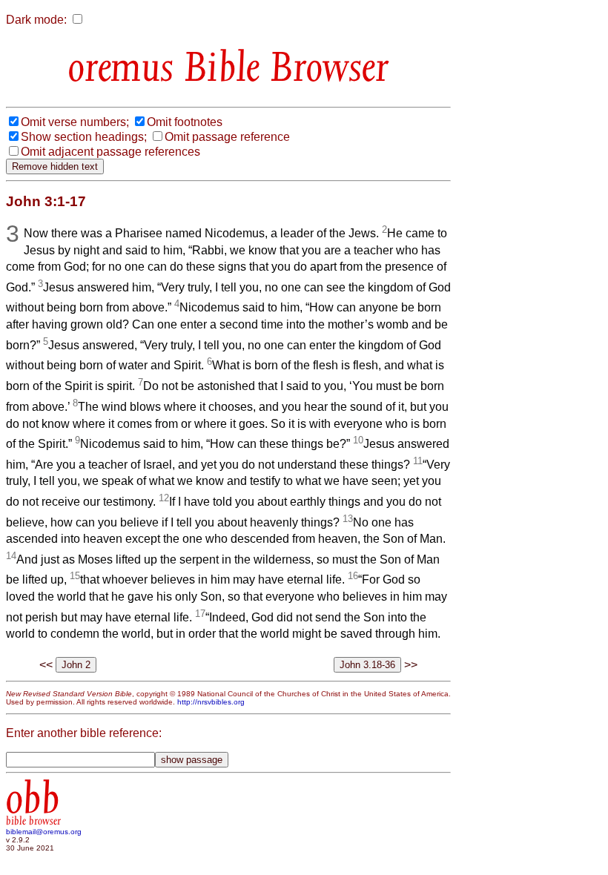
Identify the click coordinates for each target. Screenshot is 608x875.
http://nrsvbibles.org (211, 702)
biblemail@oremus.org (44, 832)
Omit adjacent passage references (110, 151)
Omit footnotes (184, 122)
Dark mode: (36, 19)
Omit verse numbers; (75, 122)
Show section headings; (84, 137)
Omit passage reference (227, 137)
